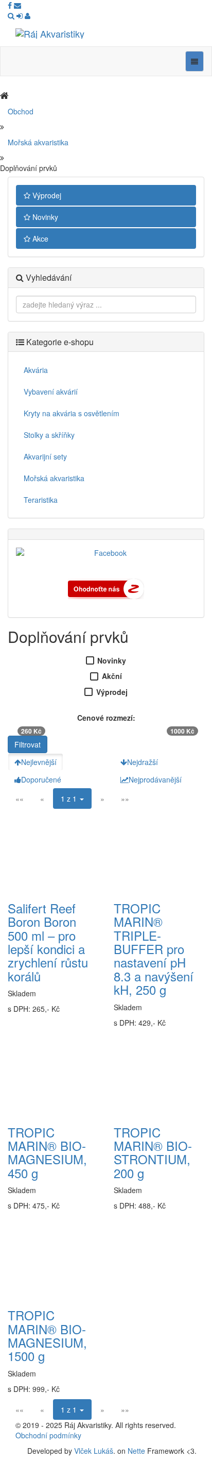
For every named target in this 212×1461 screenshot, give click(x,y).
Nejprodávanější (155, 779)
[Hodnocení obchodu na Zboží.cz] (106, 588)
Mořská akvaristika (38, 142)
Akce (39, 238)
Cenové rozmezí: (106, 717)
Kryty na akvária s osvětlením (71, 413)
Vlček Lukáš (93, 1451)
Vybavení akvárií (51, 391)
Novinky (44, 217)
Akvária (36, 370)
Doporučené (41, 779)
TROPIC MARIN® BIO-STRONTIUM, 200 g (153, 1152)
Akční (112, 676)
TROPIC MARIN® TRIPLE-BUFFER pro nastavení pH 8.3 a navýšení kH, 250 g (153, 948)
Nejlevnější (39, 762)
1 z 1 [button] (70, 798)
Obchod (20, 111)
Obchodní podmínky (48, 1435)
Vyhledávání (48, 277)
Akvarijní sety (45, 456)
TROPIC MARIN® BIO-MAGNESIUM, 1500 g (47, 1335)
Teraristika (41, 500)
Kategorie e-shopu (59, 342)
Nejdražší (142, 762)
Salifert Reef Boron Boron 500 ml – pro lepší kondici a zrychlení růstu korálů (48, 942)
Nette (136, 1451)
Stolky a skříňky (49, 435)
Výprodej (45, 195)
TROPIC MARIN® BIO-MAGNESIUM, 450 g (47, 1152)
